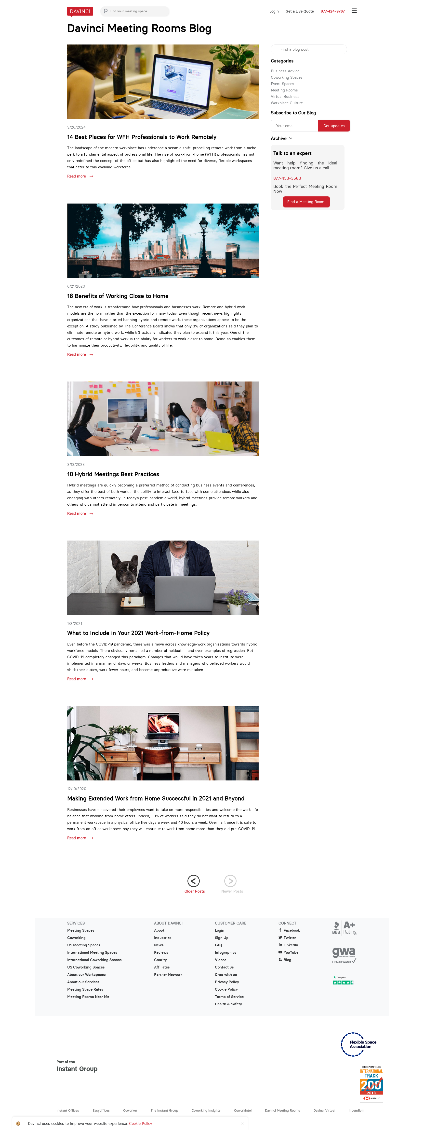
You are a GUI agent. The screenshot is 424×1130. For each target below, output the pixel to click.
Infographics (226, 952)
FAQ (218, 945)
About (159, 930)
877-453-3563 (287, 178)
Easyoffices (101, 1110)
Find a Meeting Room (305, 201)
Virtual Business (285, 96)
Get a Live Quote (300, 11)
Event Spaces (282, 83)
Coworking (76, 938)
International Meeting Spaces (92, 952)
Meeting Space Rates (85, 989)
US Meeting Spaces (83, 945)
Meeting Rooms (284, 90)
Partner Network (168, 974)
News (159, 945)
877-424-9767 (333, 11)
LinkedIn (291, 945)
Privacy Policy (227, 982)
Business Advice (285, 71)
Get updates (334, 125)
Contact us (224, 967)
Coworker (130, 1110)
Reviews (161, 952)
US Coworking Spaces (86, 967)
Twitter (290, 938)
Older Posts (195, 891)
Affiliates (162, 967)
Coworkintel (243, 1110)
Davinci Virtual (324, 1110)
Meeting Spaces (80, 930)
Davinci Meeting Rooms (282, 1110)
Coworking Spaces (287, 77)
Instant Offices (67, 1110)
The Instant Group (164, 1110)
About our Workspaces (86, 974)
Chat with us (226, 974)
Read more (77, 176)
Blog (287, 960)
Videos (220, 960)
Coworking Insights (206, 1110)
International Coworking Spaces (94, 960)
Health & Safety (228, 1004)
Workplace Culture (287, 103)
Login (274, 11)
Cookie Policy (226, 989)
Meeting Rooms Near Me (88, 997)
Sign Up (221, 938)
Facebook (292, 930)
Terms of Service (229, 997)
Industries (163, 938)
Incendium (357, 1110)
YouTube (291, 952)
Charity (160, 960)
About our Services (83, 982)
